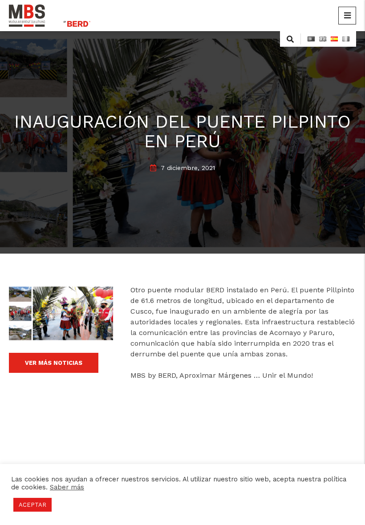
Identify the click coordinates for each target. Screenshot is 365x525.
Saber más (67, 487)
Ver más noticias (53, 362)
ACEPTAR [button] (32, 504)
